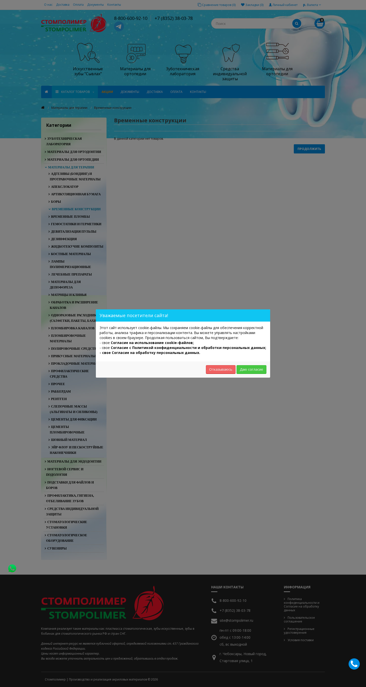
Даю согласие (251, 369)
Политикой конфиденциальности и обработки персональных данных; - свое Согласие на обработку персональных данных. (183, 350)
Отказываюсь (220, 369)
